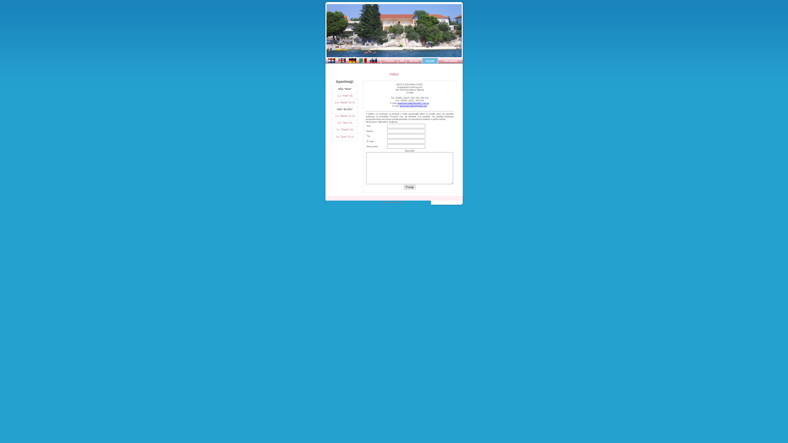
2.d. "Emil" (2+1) (345, 136)
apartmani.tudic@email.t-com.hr (413, 103)
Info (402, 61)
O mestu (389, 61)
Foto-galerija (450, 61)
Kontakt (430, 61)
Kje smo (414, 61)
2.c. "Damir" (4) (345, 129)
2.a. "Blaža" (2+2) (345, 116)
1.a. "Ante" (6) (345, 95)
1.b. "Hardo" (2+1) (345, 102)
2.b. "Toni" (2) (345, 122)
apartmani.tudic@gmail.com (413, 106)
